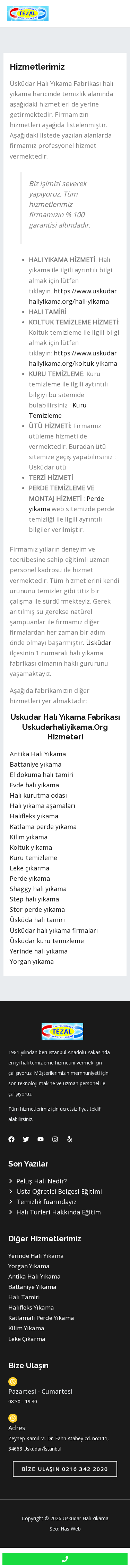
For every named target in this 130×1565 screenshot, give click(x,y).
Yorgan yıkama (32, 961)
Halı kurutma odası (38, 795)
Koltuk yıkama (31, 847)
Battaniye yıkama (35, 764)
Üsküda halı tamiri (37, 920)
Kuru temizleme (33, 858)
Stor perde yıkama (37, 909)
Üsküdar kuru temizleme (47, 941)
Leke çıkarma (29, 868)
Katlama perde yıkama (43, 826)
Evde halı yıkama (34, 785)
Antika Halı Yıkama (38, 754)
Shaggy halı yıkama (38, 889)
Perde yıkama (30, 878)
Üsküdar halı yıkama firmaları (54, 930)
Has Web (71, 1528)
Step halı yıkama (34, 899)
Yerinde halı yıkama (39, 951)
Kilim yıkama (28, 837)
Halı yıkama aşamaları (42, 805)
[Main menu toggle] (115, 14)
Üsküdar (98, 642)
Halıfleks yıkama (34, 816)
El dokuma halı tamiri (41, 774)
